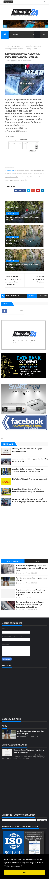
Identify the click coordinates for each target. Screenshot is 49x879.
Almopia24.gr (10, 170)
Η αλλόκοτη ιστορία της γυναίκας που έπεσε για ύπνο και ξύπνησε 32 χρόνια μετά (31, 568)
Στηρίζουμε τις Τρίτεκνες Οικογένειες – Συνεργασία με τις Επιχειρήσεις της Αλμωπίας (31, 592)
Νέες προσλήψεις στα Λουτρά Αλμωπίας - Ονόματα (22, 266)
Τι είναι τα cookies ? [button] (13, 866)
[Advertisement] (24, 532)
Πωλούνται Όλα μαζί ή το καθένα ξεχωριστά (29, 479)
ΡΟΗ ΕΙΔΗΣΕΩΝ (12, 561)
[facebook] (44, 2)
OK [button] (24, 873)
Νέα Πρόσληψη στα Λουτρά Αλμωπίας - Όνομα (21, 242)
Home (7, 46)
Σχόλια (36, 561)
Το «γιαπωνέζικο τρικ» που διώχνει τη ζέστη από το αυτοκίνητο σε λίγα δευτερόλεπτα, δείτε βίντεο (31, 604)
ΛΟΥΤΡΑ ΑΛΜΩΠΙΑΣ (17, 46)
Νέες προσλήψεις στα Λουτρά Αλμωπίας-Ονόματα (22, 218)
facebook (43, 296)
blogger (32, 296)
